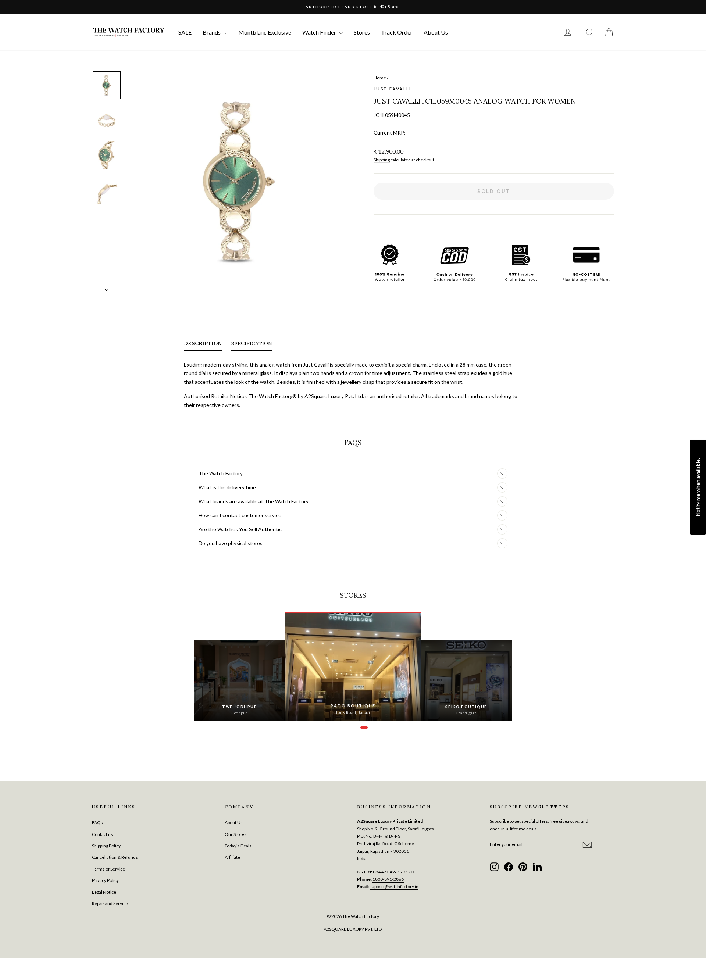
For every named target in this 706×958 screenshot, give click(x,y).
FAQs (97, 822)
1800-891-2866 (388, 879)
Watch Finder (319, 32)
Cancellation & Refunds (115, 857)
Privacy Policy (105, 880)
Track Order (397, 32)
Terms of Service (108, 869)
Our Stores (235, 834)
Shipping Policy (106, 845)
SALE (185, 32)
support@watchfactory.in (394, 886)
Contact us (102, 834)
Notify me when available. (698, 487)
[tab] (203, 344)
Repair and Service (110, 903)
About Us (436, 32)
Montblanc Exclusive (264, 32)
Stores (362, 32)
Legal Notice (104, 892)
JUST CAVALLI (392, 89)
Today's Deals (238, 845)
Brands (212, 32)
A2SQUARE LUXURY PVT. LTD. (353, 929)
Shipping (382, 159)
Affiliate (232, 857)
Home (380, 78)
